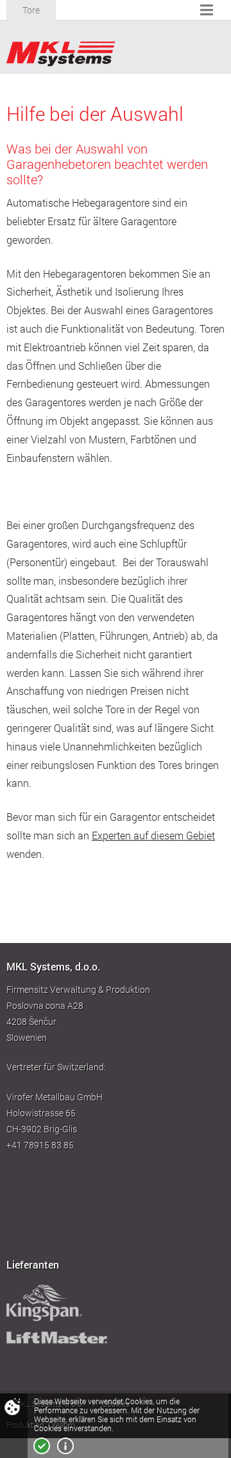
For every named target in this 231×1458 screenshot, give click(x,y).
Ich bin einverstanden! (41, 1446)
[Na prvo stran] (61, 54)
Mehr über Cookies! (65, 1446)
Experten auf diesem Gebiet (153, 835)
